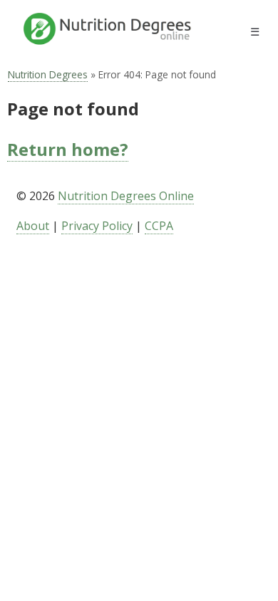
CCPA (159, 226)
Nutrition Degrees (48, 74)
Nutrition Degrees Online (126, 196)
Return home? (67, 149)
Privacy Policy (97, 226)
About (32, 226)
